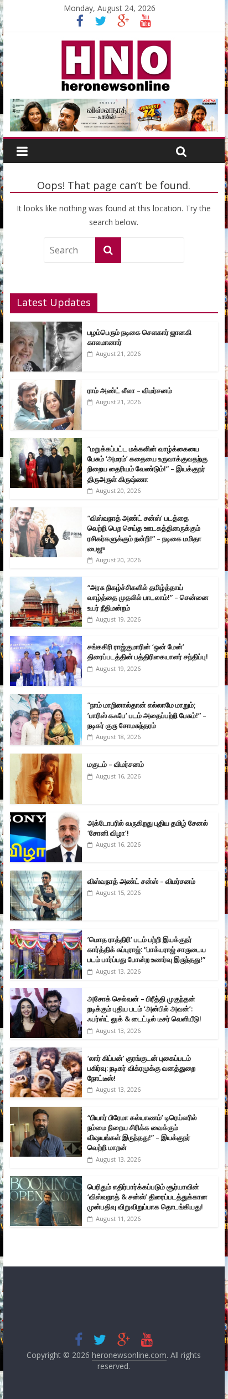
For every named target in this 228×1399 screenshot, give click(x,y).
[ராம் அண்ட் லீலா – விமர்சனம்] (46, 385)
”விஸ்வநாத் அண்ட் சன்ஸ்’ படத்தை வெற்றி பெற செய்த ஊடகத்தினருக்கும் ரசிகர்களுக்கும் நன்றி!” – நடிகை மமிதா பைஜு (144, 533)
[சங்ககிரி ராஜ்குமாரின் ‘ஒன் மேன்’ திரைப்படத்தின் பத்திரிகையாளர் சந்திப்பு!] (46, 642)
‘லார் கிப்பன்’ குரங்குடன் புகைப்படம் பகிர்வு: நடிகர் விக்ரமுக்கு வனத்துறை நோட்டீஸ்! (141, 1068)
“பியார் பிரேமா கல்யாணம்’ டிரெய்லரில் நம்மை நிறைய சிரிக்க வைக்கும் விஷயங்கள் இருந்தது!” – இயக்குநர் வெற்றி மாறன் (142, 1132)
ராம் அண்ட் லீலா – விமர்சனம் (129, 390)
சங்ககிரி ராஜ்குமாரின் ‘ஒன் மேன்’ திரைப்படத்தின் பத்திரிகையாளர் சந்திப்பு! (147, 652)
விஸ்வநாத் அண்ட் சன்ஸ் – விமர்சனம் (141, 881)
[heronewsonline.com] (114, 44)
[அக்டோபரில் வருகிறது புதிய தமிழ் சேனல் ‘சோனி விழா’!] (46, 818)
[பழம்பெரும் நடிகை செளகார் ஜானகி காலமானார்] (46, 327)
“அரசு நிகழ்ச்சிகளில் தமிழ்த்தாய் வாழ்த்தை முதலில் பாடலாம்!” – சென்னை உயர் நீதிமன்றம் (148, 597)
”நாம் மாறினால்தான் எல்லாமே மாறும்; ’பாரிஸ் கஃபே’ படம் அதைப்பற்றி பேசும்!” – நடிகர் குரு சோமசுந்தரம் (146, 715)
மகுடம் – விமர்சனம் (115, 764)
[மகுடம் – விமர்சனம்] (46, 759)
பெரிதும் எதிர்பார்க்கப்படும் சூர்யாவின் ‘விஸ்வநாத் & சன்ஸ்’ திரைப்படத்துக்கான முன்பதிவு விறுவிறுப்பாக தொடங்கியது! (147, 1197)
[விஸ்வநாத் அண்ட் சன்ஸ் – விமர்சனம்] (46, 876)
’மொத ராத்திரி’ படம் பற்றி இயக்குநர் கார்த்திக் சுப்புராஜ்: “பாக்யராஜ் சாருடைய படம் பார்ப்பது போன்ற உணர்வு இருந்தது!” (146, 949)
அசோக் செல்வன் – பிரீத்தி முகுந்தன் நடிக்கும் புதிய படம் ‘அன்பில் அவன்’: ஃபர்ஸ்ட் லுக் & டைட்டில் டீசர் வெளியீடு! (144, 1009)
